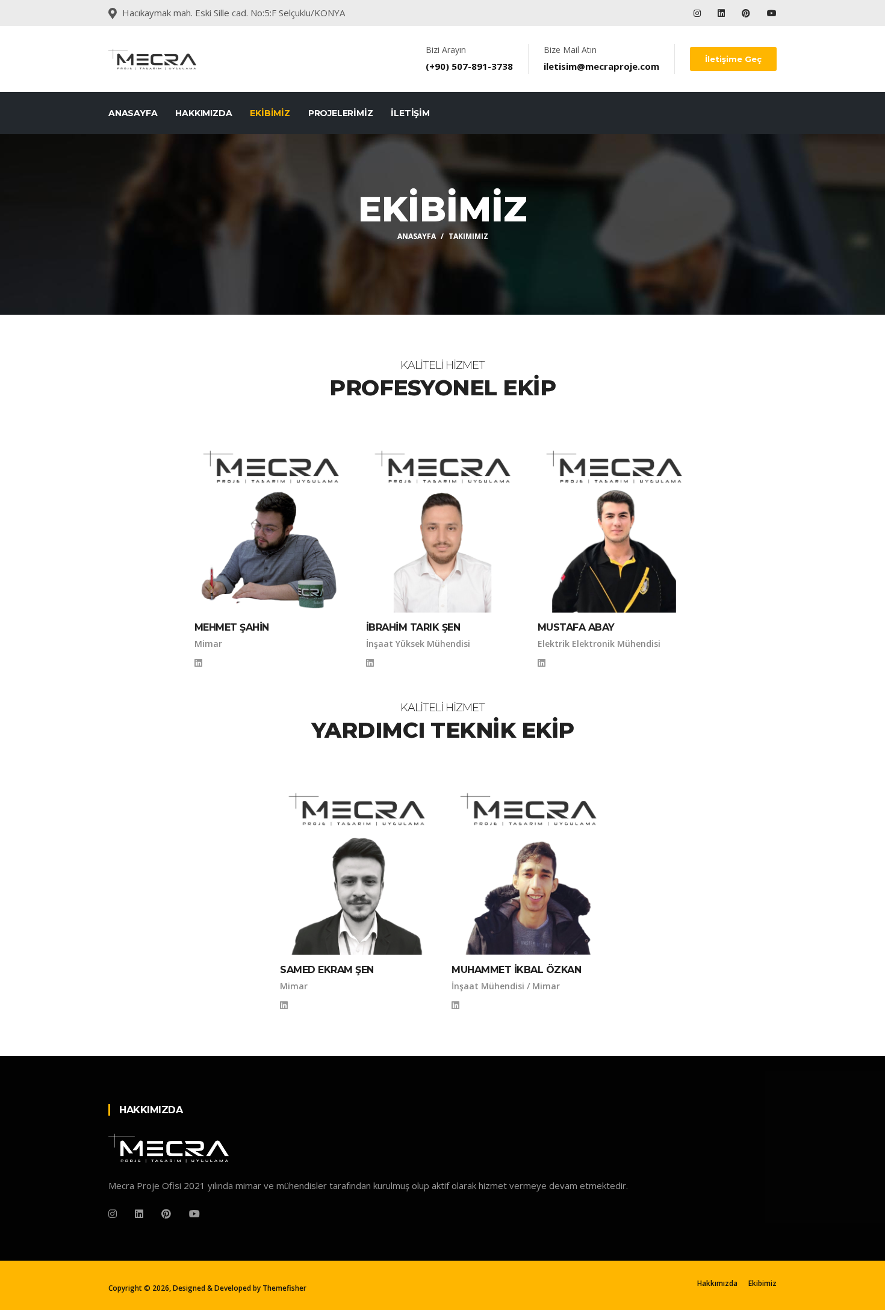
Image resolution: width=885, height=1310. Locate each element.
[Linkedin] (722, 13)
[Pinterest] (745, 13)
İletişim (410, 113)
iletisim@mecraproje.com (601, 66)
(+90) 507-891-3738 (469, 66)
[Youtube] (772, 13)
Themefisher (284, 1288)
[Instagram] (698, 13)
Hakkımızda (203, 113)
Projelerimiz (340, 113)
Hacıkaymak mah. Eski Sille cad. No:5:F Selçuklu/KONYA (233, 13)
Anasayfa (132, 113)
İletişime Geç (733, 59)
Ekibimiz (270, 113)
